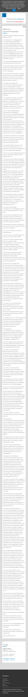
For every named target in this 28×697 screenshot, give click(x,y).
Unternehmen (6, 680)
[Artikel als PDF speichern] (25, 27)
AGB (14, 691)
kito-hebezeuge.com (19, 19)
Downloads (5, 685)
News (4, 684)
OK (14, 10)
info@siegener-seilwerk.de (9, 658)
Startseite (5, 678)
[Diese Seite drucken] (23, 27)
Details (19, 8)
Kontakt (19, 689)
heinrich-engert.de (19, 21)
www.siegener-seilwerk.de (9, 660)
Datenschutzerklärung (7, 691)
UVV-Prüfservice (6, 683)
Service (4, 681)
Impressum (14, 689)
